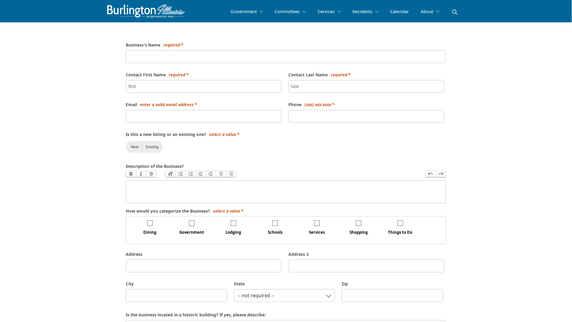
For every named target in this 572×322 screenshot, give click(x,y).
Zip (345, 284)
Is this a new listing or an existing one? (181, 134)
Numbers (191, 174)
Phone (309, 104)
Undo (430, 174)
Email (160, 104)
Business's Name (153, 45)
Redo (441, 174)
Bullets (180, 174)
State (239, 284)
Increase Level (211, 174)
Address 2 (298, 254)
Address (134, 254)
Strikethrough (151, 174)
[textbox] (286, 191)
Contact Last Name (317, 75)
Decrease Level (201, 174)
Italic (141, 174)
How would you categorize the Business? (183, 211)
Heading (170, 174)
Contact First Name (155, 75)
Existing (152, 146)
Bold (131, 174)
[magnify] (455, 12)
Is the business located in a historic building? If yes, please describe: (196, 315)
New (134, 146)
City (130, 284)
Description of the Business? (155, 166)
